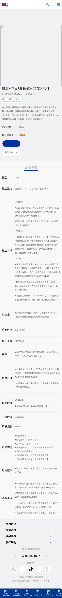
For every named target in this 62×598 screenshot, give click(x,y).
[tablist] (31, 167)
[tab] (31, 167)
